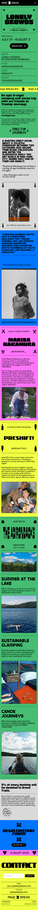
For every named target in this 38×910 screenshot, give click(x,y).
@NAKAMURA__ (19, 351)
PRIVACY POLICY (5, 904)
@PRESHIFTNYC (19, 448)
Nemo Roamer (28, 650)
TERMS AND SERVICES (31, 904)
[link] (19, 46)
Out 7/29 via (12, 225)
